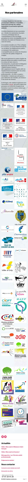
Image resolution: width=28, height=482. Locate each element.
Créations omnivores (11, 479)
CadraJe (11, 84)
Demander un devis (7, 471)
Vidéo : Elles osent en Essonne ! (10, 452)
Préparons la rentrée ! (7, 460)
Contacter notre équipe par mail (10, 468)
